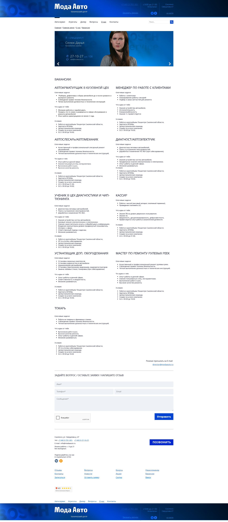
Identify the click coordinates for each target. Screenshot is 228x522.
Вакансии (149, 473)
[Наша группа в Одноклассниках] (155, 14)
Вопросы (88, 470)
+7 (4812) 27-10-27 (81, 440)
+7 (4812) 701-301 (129, 4)
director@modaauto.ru (163, 364)
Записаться (60, 477)
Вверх (148, 477)
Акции (118, 473)
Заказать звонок (130, 13)
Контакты (59, 473)
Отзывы (58, 470)
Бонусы (119, 470)
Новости (88, 473)
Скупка (119, 477)
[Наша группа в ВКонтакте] (152, 14)
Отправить (164, 416)
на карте (169, 13)
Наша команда (152, 470)
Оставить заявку (91, 477)
